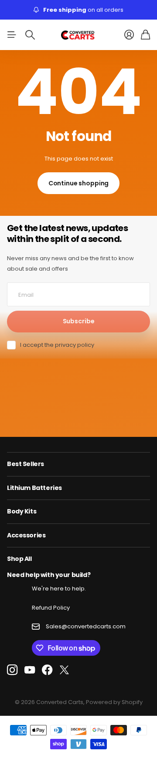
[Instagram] (12, 669)
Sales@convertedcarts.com (86, 626)
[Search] (30, 34)
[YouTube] (29, 670)
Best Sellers (25, 463)
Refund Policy (51, 608)
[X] (64, 670)
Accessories (26, 535)
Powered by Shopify (114, 702)
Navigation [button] (12, 34)
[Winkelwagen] (145, 35)
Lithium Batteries (34, 487)
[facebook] (47, 670)
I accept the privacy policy (57, 345)
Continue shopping (78, 183)
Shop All (19, 558)
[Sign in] (129, 35)
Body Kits (21, 511)
